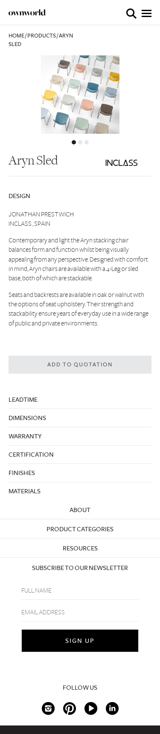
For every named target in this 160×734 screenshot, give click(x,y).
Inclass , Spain (29, 223)
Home (16, 35)
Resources (80, 548)
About (80, 510)
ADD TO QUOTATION (80, 364)
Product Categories (80, 529)
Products (41, 35)
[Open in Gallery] (80, 94)
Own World (27, 12)
